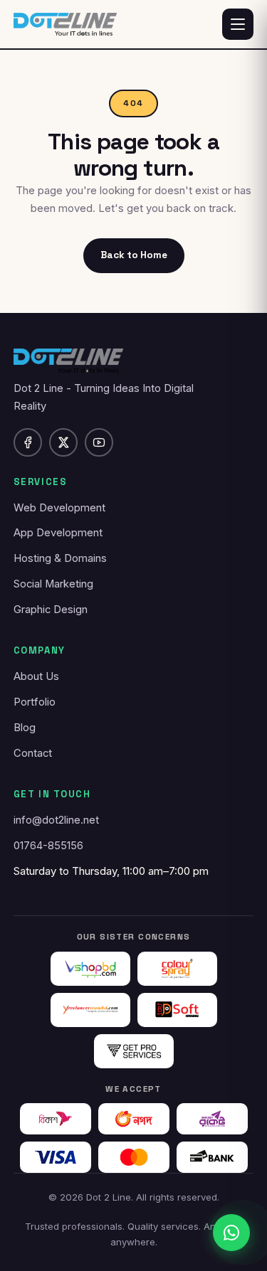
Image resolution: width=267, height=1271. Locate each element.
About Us (36, 676)
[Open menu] (237, 24)
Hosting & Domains (60, 558)
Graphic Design (51, 609)
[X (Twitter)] (63, 442)
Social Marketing (53, 584)
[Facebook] (28, 442)
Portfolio (35, 702)
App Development (58, 532)
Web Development (59, 507)
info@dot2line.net (56, 820)
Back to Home (133, 255)
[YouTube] (99, 442)
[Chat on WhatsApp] (231, 1232)
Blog (25, 727)
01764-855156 (48, 845)
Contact (33, 753)
